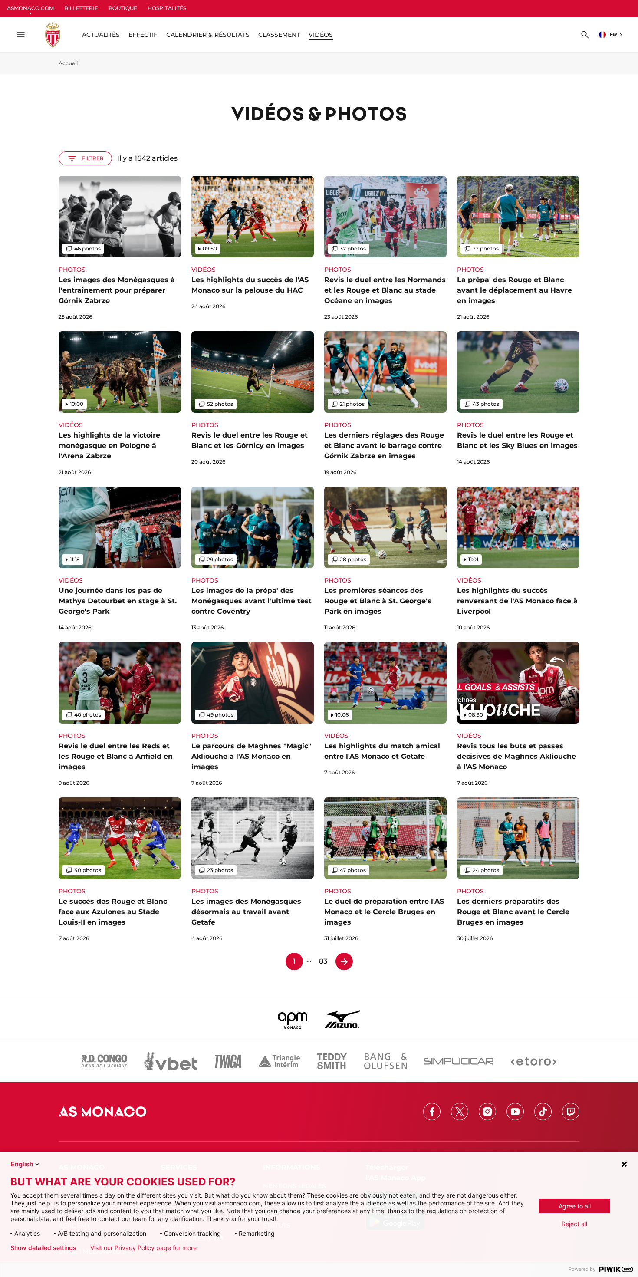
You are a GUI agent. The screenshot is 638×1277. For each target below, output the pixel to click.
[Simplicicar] (458, 1061)
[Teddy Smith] (332, 1061)
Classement (279, 35)
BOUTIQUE (123, 8)
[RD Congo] (104, 1061)
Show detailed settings (43, 1247)
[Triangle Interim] (279, 1061)
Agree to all (575, 1206)
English (22, 1164)
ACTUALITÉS (101, 35)
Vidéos (321, 35)
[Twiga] (228, 1061)
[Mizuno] (342, 1019)
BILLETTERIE (81, 8)
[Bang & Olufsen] (385, 1061)
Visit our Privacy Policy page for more (143, 1247)
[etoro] (533, 1061)
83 (323, 961)
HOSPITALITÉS (167, 8)
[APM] (293, 1019)
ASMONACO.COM (30, 8)
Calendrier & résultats (208, 35)
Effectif (143, 35)
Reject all (574, 1224)
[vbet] (170, 1061)
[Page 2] (344, 961)
